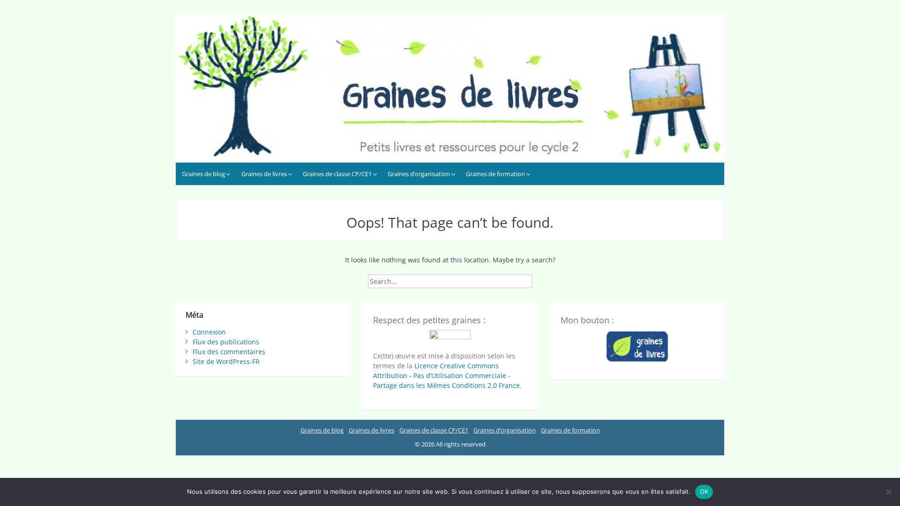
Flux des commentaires (229, 351)
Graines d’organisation (419, 174)
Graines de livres (264, 174)
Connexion (209, 331)
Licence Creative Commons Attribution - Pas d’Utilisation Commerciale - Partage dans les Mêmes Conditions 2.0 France (446, 375)
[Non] (888, 492)
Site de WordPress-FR (226, 361)
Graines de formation (495, 174)
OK (704, 491)
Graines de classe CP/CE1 (337, 174)
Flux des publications (226, 341)
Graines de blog (203, 174)
